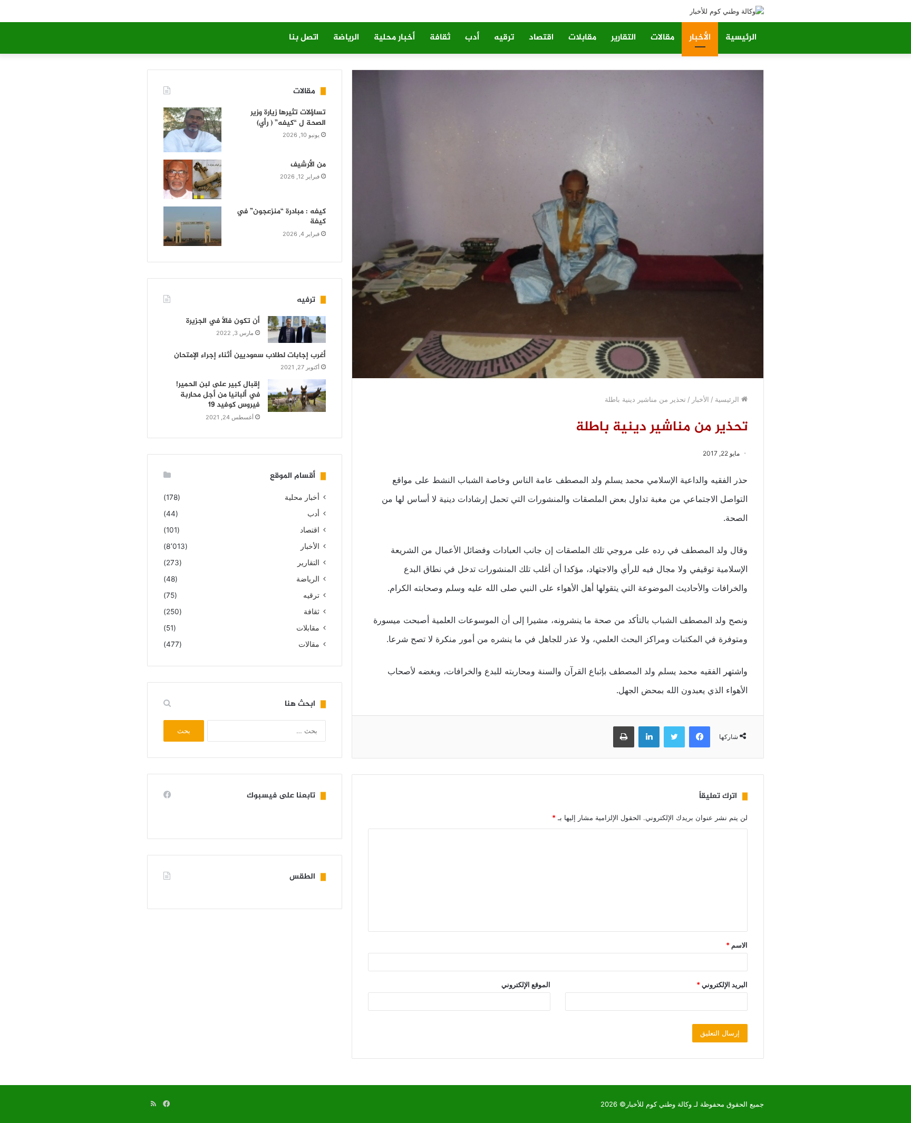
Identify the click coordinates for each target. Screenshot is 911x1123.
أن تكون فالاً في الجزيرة (223, 321)
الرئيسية (741, 38)
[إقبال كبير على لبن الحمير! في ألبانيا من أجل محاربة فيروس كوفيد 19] (297, 395)
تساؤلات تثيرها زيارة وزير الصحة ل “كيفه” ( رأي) (288, 117)
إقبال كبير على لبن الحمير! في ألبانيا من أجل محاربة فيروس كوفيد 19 (218, 394)
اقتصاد (541, 38)
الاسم (737, 945)
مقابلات (582, 38)
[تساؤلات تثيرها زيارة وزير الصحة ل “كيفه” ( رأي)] (192, 129)
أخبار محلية (394, 38)
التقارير (623, 38)
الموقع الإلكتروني (525, 984)
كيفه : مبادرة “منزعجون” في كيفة (281, 216)
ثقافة (440, 38)
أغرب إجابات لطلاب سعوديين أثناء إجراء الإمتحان (250, 355)
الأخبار (700, 38)
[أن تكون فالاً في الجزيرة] (297, 329)
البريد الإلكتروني (722, 984)
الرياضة (346, 38)
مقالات (662, 38)
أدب (472, 38)
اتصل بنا (303, 38)
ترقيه (504, 38)
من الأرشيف (308, 165)
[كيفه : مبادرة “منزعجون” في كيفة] (192, 226)
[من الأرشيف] (192, 179)
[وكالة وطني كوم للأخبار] (727, 11)
